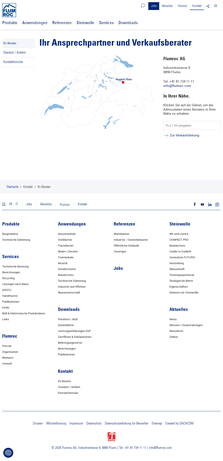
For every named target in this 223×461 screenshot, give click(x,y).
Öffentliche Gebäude (126, 245)
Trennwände (65, 257)
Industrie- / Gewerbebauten (131, 240)
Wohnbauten (121, 234)
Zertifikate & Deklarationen (74, 337)
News (173, 319)
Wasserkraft (177, 269)
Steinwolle (85, 22)
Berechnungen (11, 272)
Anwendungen (34, 22)
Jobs (154, 6)
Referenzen (62, 22)
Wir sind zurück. (179, 234)
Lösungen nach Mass (15, 284)
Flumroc (182, 6)
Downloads (128, 22)
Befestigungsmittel (70, 343)
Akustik (63, 263)
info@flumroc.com (177, 85)
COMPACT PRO (179, 240)
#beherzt (8, 358)
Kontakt (197, 6)
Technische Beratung (15, 266)
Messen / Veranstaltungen (186, 325)
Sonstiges (120, 251)
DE (215, 6)
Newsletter (176, 331)
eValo (5, 307)
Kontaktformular (13, 62)
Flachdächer (65, 245)
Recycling (8, 278)
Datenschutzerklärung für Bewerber (126, 423)
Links (5, 319)
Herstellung (176, 263)
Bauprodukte (10, 234)
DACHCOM (186, 423)
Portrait (7, 346)
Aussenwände (67, 234)
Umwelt (7, 363)
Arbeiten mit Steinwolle (183, 292)
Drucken (38, 423)
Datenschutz (93, 423)
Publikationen (10, 301)
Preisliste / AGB (68, 319)
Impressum (76, 423)
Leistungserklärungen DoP (74, 331)
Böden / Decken (68, 251)
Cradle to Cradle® (180, 251)
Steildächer (65, 240)
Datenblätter (66, 325)
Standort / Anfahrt (14, 52)
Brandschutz (66, 275)
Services (106, 22)
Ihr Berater (9, 43)
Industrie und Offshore (72, 287)
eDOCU (6, 290)
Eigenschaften (178, 287)
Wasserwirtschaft (69, 292)
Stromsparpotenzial (181, 275)
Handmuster (10, 296)
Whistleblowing (56, 423)
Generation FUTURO (182, 257)
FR (10, 204)
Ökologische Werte (181, 281)
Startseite (13, 187)
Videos (173, 337)
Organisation (10, 352)
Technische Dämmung (16, 240)
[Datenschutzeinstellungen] (8, 453)
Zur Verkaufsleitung (184, 135)
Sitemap (157, 423)
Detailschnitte (67, 269)
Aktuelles (167, 6)
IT (17, 204)
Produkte (9, 22)
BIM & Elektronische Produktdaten (23, 313)
